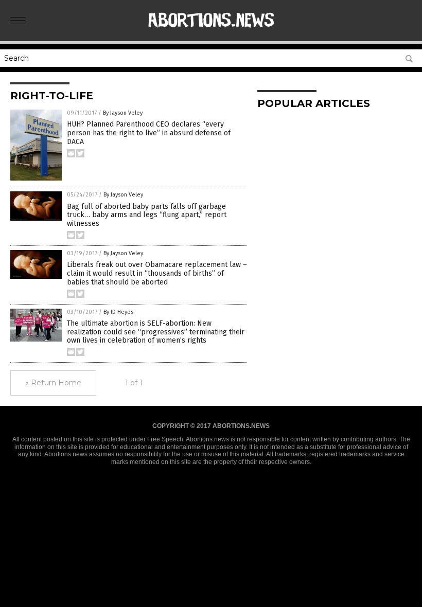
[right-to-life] (211, 34)
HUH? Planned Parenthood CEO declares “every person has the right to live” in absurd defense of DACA (149, 133)
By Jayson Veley (123, 113)
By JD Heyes (118, 312)
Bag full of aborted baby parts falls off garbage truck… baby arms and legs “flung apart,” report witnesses (146, 215)
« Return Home (53, 382)
